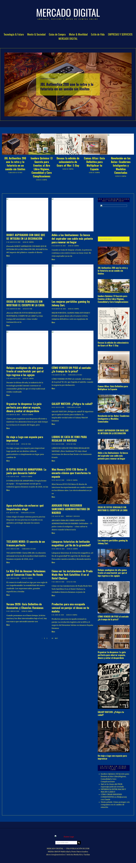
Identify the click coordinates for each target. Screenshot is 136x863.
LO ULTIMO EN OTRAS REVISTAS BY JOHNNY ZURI (114, 767)
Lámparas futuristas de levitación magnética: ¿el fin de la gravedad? (71, 543)
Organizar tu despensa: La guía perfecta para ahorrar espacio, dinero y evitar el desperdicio (23, 407)
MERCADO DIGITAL (68, 38)
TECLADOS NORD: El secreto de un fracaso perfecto (25, 543)
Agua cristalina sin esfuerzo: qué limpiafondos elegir (25, 507)
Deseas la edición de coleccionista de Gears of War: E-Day (68, 161)
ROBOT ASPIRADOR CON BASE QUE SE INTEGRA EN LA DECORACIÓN (25, 237)
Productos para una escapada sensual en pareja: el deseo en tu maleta (70, 607)
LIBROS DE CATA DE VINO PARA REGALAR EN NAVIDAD (69, 439)
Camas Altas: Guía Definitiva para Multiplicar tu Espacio (94, 163)
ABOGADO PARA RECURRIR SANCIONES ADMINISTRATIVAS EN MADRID (71, 509)
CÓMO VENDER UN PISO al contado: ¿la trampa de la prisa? (71, 369)
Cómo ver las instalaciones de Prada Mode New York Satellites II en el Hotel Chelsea (72, 574)
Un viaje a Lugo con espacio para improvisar (24, 439)
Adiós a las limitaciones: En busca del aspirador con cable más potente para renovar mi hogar (72, 238)
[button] (127, 239)
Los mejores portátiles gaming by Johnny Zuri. (71, 303)
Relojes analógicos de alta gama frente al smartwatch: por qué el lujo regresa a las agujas (25, 371)
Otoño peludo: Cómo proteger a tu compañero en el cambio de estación (115, 804)
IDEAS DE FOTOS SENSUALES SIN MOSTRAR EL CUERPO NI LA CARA (25, 303)
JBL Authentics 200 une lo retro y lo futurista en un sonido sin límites (66, 87)
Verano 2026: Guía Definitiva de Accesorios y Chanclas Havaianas (24, 606)
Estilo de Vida (98, 34)
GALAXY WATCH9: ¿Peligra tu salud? (72, 404)
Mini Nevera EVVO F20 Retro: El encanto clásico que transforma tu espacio (71, 473)
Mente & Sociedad (36, 34)
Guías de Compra (57, 34)
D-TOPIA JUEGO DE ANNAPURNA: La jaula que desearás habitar (26, 471)
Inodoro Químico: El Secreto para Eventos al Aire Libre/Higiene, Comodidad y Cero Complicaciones (42, 167)
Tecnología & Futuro (14, 34)
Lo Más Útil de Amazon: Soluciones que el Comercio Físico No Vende (25, 573)
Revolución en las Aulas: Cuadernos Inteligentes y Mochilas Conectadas (121, 165)
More (8, 256)
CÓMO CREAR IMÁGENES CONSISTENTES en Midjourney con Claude (114, 797)
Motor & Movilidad (78, 34)
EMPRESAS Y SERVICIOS (120, 34)
